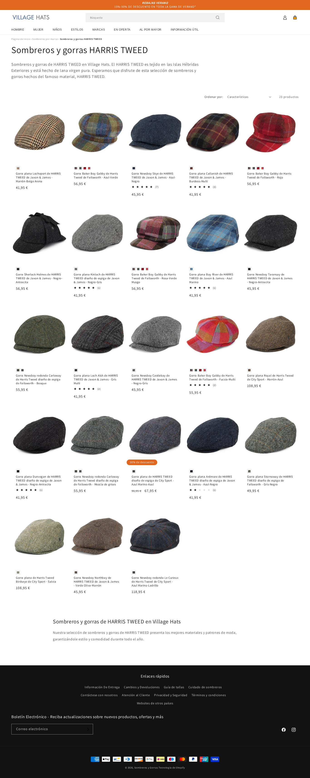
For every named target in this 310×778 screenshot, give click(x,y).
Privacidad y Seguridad (170, 695)
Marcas (98, 29)
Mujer (38, 29)
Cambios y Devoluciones (142, 687)
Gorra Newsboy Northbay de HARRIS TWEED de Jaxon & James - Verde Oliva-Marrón (96, 581)
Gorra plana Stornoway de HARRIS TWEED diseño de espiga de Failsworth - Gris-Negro (270, 480)
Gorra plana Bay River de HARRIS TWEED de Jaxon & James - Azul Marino (211, 278)
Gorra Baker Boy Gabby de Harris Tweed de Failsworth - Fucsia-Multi (212, 378)
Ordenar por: (213, 97)
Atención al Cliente (136, 695)
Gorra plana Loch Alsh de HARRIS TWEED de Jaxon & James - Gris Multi (96, 379)
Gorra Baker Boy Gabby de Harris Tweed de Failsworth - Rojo (269, 175)
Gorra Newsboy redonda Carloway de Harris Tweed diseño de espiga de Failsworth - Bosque (38, 379)
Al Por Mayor (151, 29)
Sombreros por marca (45, 39)
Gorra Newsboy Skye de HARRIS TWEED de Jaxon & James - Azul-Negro (154, 177)
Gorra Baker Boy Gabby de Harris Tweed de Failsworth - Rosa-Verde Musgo (154, 278)
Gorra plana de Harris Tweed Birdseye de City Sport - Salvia (36, 580)
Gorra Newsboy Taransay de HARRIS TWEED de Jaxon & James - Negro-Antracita (269, 278)
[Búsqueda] (217, 17)
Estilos (77, 29)
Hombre (17, 29)
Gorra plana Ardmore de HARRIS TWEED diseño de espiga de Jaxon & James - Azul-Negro (212, 480)
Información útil (185, 29)
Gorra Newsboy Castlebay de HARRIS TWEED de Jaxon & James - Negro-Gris (154, 379)
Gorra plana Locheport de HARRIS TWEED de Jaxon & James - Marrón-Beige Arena (38, 177)
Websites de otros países (155, 703)
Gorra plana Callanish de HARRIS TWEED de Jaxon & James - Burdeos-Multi (211, 177)
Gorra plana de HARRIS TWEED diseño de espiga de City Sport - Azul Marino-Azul (153, 480)
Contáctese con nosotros (99, 695)
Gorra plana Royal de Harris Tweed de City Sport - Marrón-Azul (270, 378)
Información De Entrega (102, 687)
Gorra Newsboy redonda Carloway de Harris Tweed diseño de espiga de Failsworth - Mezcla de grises (96, 480)
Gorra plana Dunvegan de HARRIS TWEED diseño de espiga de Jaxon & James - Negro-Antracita (39, 480)
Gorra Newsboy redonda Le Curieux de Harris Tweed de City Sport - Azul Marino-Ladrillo (155, 581)
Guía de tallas (174, 687)
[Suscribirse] (88, 729)
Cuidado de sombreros (205, 687)
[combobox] (155, 17)
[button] (295, 17)
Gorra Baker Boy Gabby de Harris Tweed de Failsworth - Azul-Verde (96, 175)
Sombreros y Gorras (146, 767)
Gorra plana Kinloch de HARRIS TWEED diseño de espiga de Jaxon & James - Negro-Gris (97, 278)
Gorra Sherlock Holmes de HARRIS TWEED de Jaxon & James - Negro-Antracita (39, 278)
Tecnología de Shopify (172, 767)
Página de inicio (20, 39)
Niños (57, 29)
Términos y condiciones (209, 695)
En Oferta (122, 29)
